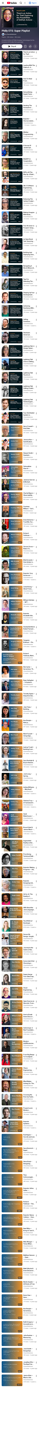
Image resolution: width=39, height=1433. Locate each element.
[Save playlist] (25, 46)
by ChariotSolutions (10, 34)
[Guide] (3, 3)
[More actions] (35, 46)
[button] (19, 17)
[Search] (21, 3)
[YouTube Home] (11, 3)
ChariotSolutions (28, 56)
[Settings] (25, 3)
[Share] (30, 46)
